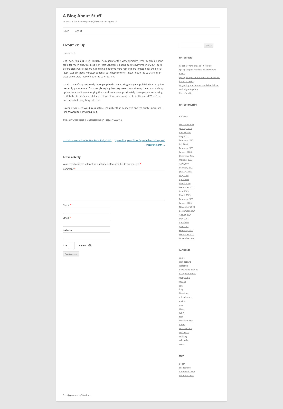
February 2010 (186, 140)
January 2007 (185, 171)
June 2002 (184, 226)
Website (67, 230)
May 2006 (184, 175)
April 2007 (184, 163)
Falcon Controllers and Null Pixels (195, 65)
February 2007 (186, 167)
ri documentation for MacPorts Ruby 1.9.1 (87, 140)
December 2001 (186, 234)
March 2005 (184, 195)
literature (183, 293)
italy (181, 289)
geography (184, 277)
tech (181, 316)
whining (183, 336)
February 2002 (186, 230)
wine (181, 344)
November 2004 (187, 206)
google (182, 281)
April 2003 (184, 222)
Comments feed (187, 371)
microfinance (185, 297)
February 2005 (186, 199)
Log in (182, 363)
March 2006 (184, 183)
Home (66, 31)
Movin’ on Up (185, 93)
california (183, 265)
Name (67, 205)
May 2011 (184, 136)
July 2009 (183, 144)
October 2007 (185, 159)
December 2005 (186, 187)
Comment (69, 168)
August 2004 (185, 214)
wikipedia (183, 340)
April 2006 (184, 179)
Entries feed (185, 367)
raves (181, 308)
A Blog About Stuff (82, 16)
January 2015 (185, 128)
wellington (184, 332)
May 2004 (184, 218)
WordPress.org (186, 375)
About (78, 31)
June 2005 (184, 191)
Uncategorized (94, 119)
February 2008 (186, 148)
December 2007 (186, 155)
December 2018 (186, 124)
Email (67, 217)
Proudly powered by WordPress (77, 395)
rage (181, 304)
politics (182, 301)
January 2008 (185, 151)
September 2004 (187, 210)
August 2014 (185, 132)
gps (181, 285)
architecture (185, 261)
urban (182, 324)
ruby (181, 312)
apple (182, 257)
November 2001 (187, 238)
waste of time (185, 328)
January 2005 (185, 202)
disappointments (187, 273)
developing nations (188, 269)
